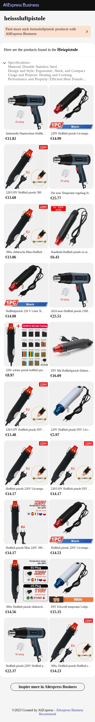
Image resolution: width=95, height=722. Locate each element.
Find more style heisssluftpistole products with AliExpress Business (41, 31)
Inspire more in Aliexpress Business (48, 687)
